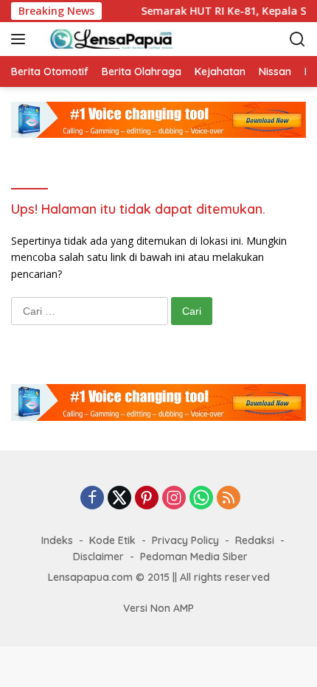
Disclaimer (98, 556)
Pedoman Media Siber (194, 556)
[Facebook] (92, 499)
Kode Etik (112, 540)
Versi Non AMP (158, 608)
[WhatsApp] (201, 499)
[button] (21, 39)
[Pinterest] (146, 499)
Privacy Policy (185, 540)
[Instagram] (174, 499)
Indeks (57, 540)
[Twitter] (119, 499)
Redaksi (254, 540)
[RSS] (228, 499)
